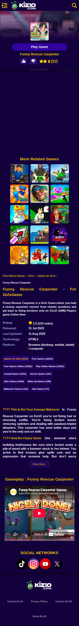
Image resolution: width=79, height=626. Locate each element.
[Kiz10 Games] (39, 585)
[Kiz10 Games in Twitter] (57, 563)
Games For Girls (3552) (16, 359)
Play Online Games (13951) (50, 366)
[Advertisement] (39, 112)
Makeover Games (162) (16, 389)
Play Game (39, 47)
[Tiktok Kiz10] (21, 563)
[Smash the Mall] (39, 194)
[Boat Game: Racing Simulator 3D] (60, 173)
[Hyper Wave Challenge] (19, 234)
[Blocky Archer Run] (60, 234)
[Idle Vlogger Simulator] (60, 214)
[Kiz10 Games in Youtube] (45, 563)
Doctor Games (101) (40, 374)
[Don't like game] (33, 61)
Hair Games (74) (40, 389)
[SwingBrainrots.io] (60, 255)
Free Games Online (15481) (18, 366)
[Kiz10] (29, 5)
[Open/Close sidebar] (4, 5)
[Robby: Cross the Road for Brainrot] (60, 194)
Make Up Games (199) (39, 381)
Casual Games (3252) (15, 374)
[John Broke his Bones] (39, 214)
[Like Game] (23, 61)
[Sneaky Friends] (19, 194)
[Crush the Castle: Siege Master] (19, 214)
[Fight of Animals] (19, 255)
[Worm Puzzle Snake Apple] (39, 234)
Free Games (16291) (42, 359)
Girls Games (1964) (14, 381)
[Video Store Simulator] (19, 173)
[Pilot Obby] (39, 255)
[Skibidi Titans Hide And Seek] (39, 173)
